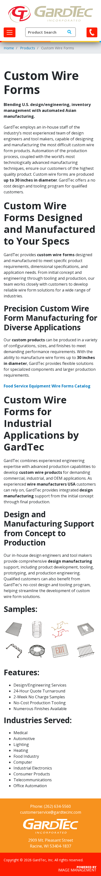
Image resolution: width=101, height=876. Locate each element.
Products (27, 47)
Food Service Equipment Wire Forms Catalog (47, 386)
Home (9, 47)
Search (69, 31)
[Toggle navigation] (9, 32)
